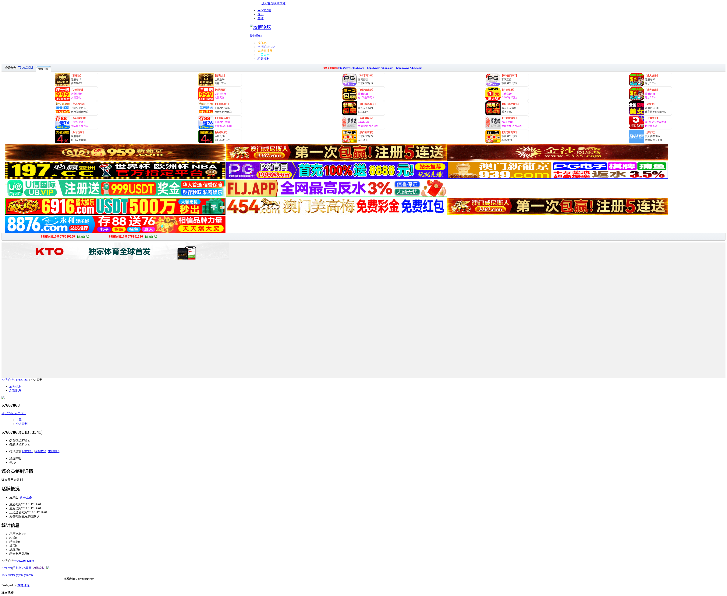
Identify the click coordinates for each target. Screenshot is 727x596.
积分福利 (263, 58)
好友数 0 (27, 451)
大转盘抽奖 (265, 50)
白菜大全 (263, 54)
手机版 (17, 568)
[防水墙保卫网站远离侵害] (47, 568)
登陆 (260, 18)
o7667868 (22, 379)
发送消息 (15, 390)
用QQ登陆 (264, 10)
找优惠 (262, 42)
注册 (260, 14)
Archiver (7, 568)
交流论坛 (266, 46)
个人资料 (22, 423)
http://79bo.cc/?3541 (14, 413)
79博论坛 (8, 379)
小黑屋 (26, 568)
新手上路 (26, 497)
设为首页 (267, 3)
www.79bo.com (24, 560)
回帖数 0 (40, 451)
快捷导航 (256, 35)
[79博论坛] (260, 27)
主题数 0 (53, 451)
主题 (19, 419)
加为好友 (15, 386)
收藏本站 (279, 3)
